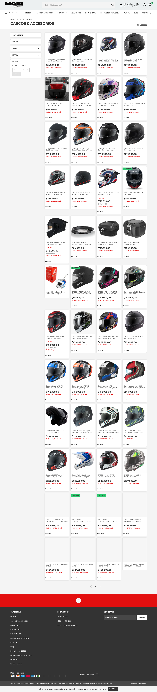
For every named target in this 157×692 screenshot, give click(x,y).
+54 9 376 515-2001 (64, 621)
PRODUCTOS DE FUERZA (109, 13)
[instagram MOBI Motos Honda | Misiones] (78, 600)
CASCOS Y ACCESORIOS (44, 13)
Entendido (113, 689)
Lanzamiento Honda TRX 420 (21, 655)
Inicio (12, 19)
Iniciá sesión (134, 4)
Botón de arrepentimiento (105, 683)
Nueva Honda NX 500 (18, 651)
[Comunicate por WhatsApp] (144, 5)
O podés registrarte (131, 6)
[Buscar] (112, 5)
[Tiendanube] (139, 683)
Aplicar (16, 74)
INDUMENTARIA (90, 13)
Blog (136, 13)
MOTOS (28, 13)
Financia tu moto (16, 664)
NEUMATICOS (76, 13)
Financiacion (14, 660)
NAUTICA (126, 13)
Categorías (12, 13)
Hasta (24, 65)
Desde (14, 65)
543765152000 (62, 617)
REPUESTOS (62, 13)
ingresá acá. (92, 683)
